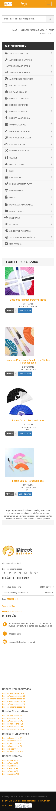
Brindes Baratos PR (10, 771)
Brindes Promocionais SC (12, 718)
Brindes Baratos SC (10, 763)
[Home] (8, 4)
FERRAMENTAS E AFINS (19, 151)
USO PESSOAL (15, 244)
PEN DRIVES (14, 218)
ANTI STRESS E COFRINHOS (21, 79)
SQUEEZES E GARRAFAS (20, 231)
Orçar (10, 310)
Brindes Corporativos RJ (12, 743)
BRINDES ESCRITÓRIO (18, 105)
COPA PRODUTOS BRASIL (20, 138)
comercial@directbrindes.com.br (22, 642)
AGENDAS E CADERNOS (19, 72)
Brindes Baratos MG (10, 774)
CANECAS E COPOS (17, 125)
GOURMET (13, 158)
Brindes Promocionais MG (13, 729)
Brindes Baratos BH (10, 769)
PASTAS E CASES (16, 211)
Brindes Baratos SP (10, 760)
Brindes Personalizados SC (13, 696)
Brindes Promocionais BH (12, 724)
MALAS (12, 198)
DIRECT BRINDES (9, 801)
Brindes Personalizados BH (13, 701)
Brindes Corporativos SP (12, 738)
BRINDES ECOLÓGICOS (19, 99)
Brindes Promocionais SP (12, 716)
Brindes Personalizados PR (13, 704)
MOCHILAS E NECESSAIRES (21, 205)
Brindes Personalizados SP (13, 693)
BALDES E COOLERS (18, 86)
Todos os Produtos (19, 54)
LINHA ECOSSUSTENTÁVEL (21, 184)
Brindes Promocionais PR (12, 727)
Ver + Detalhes (25, 310)
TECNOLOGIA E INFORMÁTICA (22, 237)
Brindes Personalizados (28, 801)
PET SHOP (13, 224)
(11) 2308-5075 (12, 599)
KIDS (11, 171)
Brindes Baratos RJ (10, 766)
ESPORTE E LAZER (17, 144)
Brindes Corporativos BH (12, 746)
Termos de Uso (8, 606)
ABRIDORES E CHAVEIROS (20, 60)
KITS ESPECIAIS (16, 177)
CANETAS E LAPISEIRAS (19, 131)
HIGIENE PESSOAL (17, 164)
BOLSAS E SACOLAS (18, 92)
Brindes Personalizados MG (13, 707)
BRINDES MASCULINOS (19, 118)
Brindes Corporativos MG (12, 752)
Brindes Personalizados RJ (13, 699)
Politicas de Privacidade (12, 612)
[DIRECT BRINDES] (17, 551)
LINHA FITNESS (16, 191)
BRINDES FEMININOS (18, 112)
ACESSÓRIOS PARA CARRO (18, 66)
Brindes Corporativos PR (12, 749)
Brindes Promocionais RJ (12, 721)
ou (16, 310)
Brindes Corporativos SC (12, 741)
